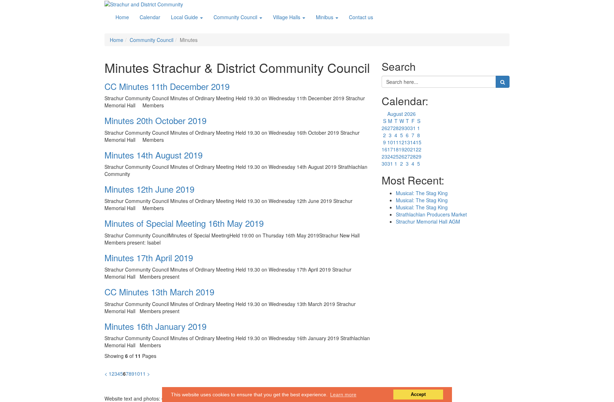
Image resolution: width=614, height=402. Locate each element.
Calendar (150, 17)
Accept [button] (418, 394)
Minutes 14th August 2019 (153, 155)
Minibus (325, 17)
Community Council (236, 17)
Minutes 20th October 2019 (155, 120)
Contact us (361, 17)
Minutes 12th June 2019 (149, 189)
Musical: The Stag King (422, 193)
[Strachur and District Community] (143, 3)
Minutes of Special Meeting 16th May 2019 (184, 223)
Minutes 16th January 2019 (155, 326)
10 (137, 373)
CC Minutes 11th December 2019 (167, 86)
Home (122, 17)
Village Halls (287, 17)
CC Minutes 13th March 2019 (159, 291)
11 (143, 373)
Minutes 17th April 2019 (148, 257)
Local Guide (185, 17)
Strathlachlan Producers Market (431, 214)
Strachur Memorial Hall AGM (428, 221)
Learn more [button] (343, 394)
